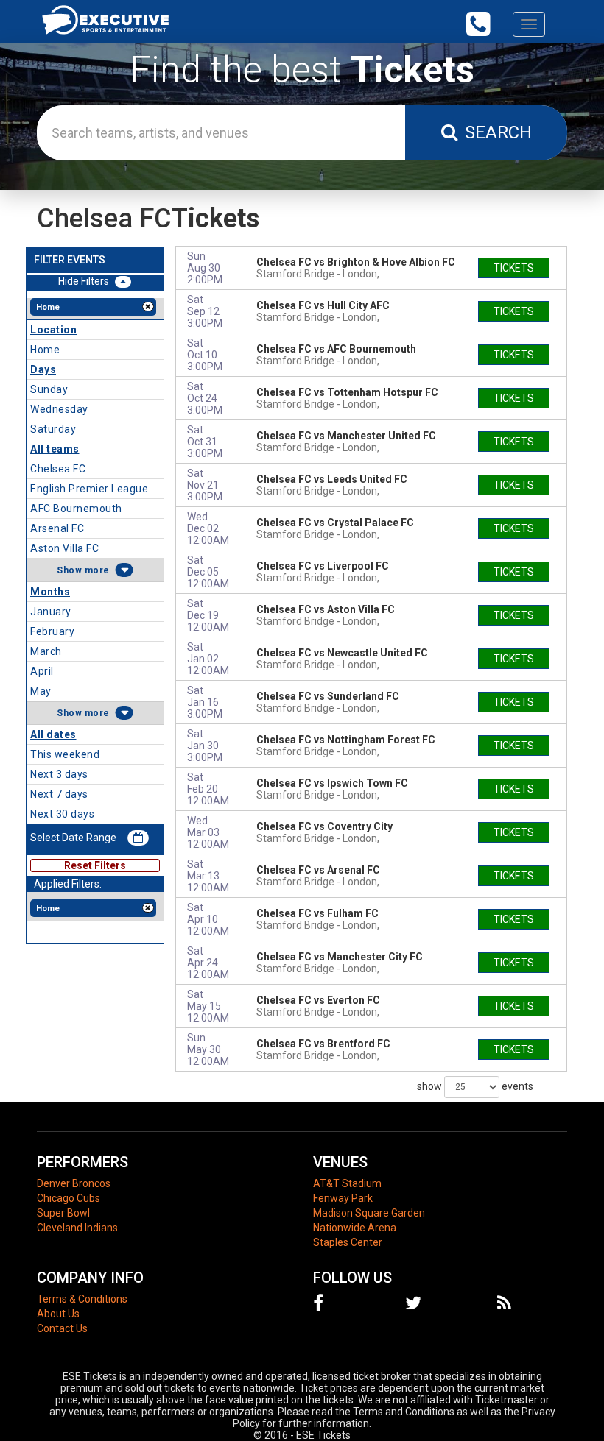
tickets (514, 268)
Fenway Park (343, 1198)
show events (475, 1085)
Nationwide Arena (354, 1227)
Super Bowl (63, 1213)
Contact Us (62, 1328)
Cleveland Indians (77, 1227)
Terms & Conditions (82, 1299)
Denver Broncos (73, 1183)
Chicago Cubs (68, 1198)
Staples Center (347, 1242)
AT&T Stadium (347, 1183)
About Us (58, 1314)
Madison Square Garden (369, 1213)
